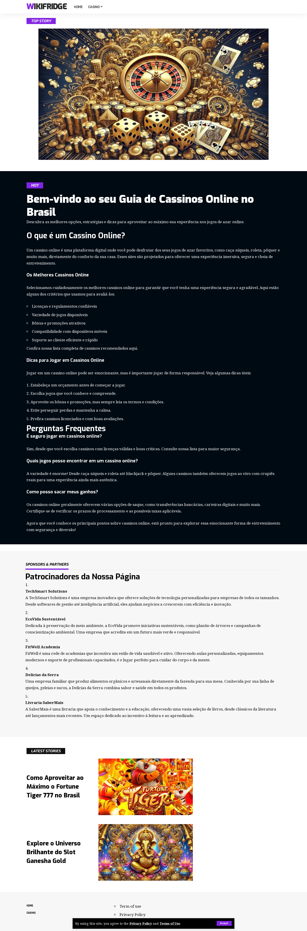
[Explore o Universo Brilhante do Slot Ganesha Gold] (145, 852)
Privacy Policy (140, 923)
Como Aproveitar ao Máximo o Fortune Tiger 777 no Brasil (55, 786)
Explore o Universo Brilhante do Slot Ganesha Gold (54, 852)
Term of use (130, 906)
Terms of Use (170, 923)
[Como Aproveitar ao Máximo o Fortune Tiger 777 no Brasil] (145, 787)
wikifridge (47, 7)
